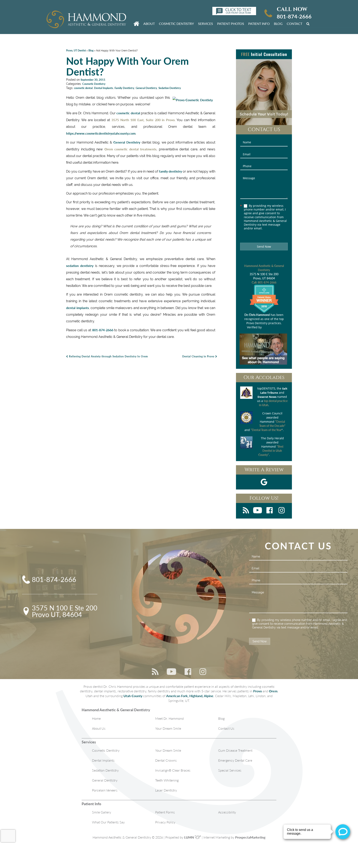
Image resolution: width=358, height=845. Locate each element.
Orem (273, 691)
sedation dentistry (79, 266)
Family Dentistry (124, 88)
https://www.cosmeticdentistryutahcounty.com (100, 133)
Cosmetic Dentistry (176, 24)
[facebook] (270, 510)
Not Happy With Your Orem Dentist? (127, 66)
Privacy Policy (165, 822)
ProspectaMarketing (250, 837)
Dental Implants (103, 88)
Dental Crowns (166, 760)
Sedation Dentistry (169, 88)
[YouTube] (257, 510)
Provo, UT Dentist (76, 50)
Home (96, 718)
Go (309, 23)
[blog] (245, 510)
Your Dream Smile (168, 728)
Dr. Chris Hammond (257, 315)
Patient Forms (165, 812)
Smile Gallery (101, 812)
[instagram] (282, 510)
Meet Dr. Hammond (169, 718)
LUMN (189, 837)
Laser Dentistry (166, 790)
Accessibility (227, 812)
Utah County (132, 696)
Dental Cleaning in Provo (198, 356)
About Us (98, 728)
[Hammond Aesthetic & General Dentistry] (86, 20)
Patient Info (259, 24)
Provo (257, 691)
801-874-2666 (294, 16)
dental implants (77, 308)
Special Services (229, 770)
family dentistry (170, 171)
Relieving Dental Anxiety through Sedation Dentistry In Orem (108, 356)
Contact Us (226, 728)
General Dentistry (146, 88)
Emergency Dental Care (235, 760)
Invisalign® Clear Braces (172, 770)
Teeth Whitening (167, 780)
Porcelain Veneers (104, 790)
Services (205, 24)
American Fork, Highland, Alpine (189, 696)
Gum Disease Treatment (235, 750)
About (149, 24)
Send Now (264, 246)
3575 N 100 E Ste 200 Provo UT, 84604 (64, 611)
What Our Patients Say (108, 822)
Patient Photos (230, 24)
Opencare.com (271, 327)
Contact (294, 24)
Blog (278, 24)
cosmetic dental (83, 88)
